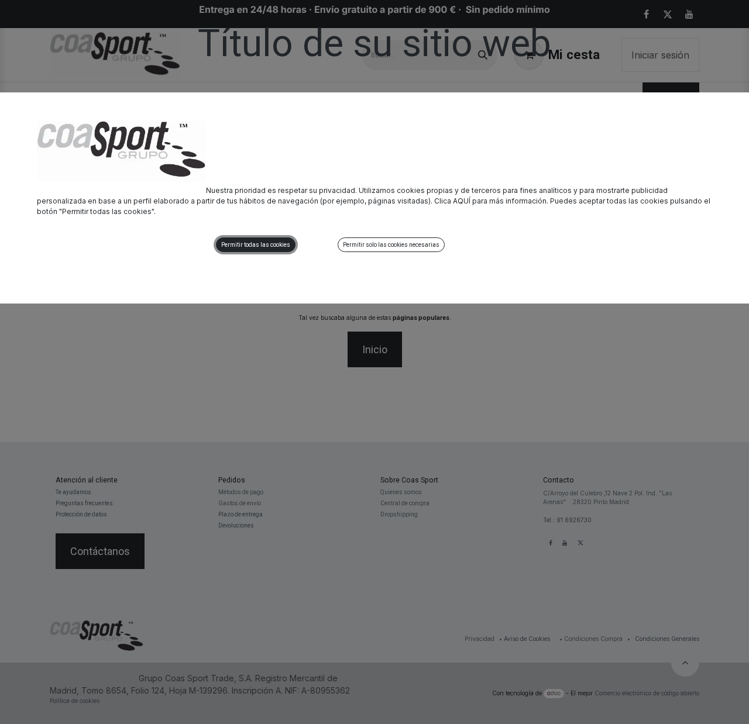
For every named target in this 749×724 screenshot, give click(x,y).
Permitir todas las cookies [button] (255, 245)
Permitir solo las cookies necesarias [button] (391, 245)
